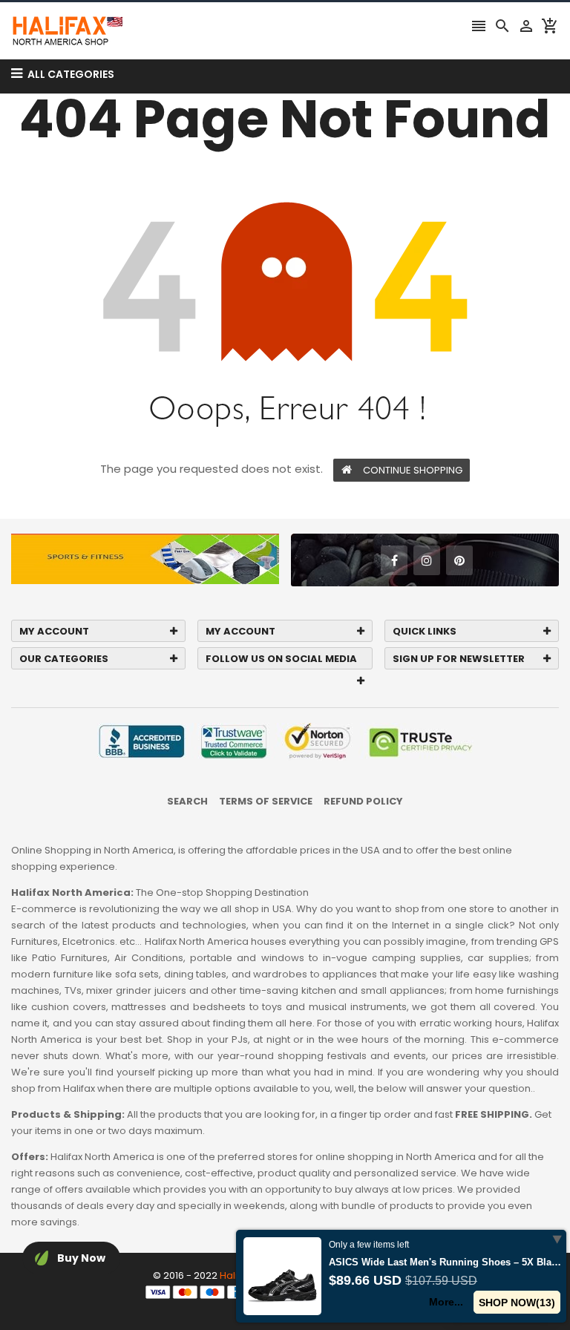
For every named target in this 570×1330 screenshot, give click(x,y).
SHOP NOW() (517, 1302)
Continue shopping (412, 470)
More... (446, 1302)
